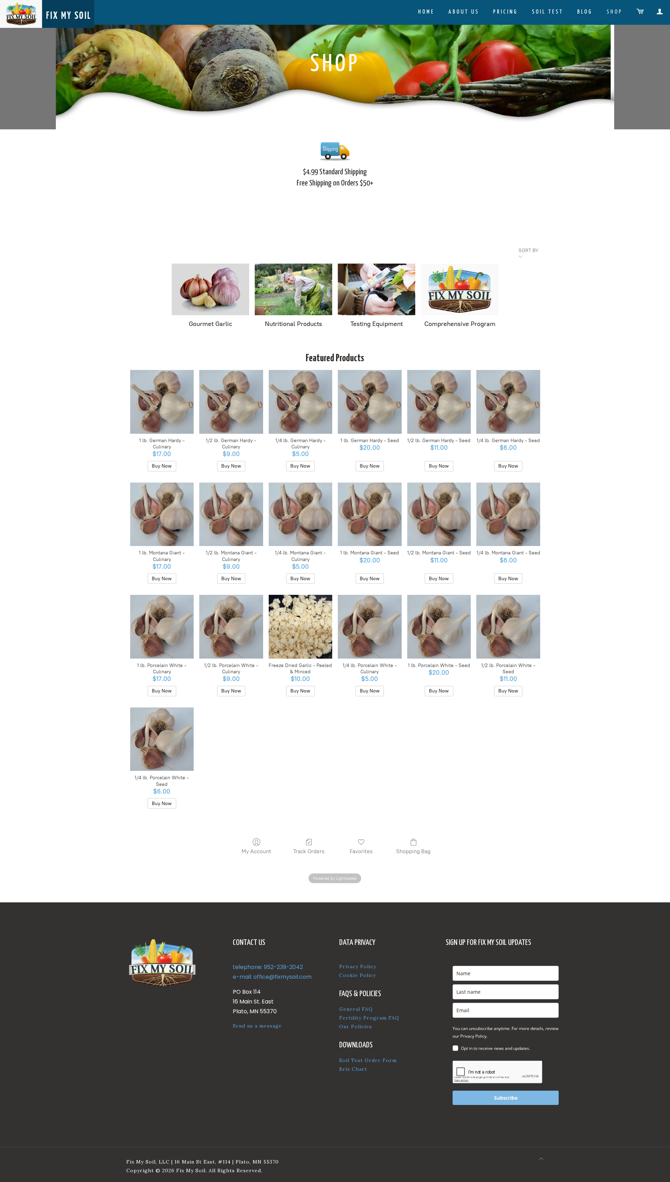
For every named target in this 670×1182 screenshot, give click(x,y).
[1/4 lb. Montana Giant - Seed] (508, 514)
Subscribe (506, 1097)
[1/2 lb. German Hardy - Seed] (439, 402)
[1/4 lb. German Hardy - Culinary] (301, 402)
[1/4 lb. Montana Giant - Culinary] (301, 514)
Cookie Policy (357, 975)
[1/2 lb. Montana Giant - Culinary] (231, 514)
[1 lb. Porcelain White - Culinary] (162, 627)
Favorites (361, 851)
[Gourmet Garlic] (210, 289)
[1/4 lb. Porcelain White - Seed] (162, 739)
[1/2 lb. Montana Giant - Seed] (439, 514)
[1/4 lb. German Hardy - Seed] (508, 402)
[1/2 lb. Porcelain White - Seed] (508, 627)
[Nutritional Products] (293, 289)
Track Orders (309, 851)
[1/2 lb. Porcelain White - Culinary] (231, 627)
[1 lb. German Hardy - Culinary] (162, 402)
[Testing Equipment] (376, 289)
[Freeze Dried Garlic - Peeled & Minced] (301, 627)
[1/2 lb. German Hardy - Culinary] (231, 402)
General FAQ (356, 1009)
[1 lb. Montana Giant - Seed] (370, 514)
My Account (256, 851)
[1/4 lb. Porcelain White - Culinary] (370, 627)
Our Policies (355, 1026)
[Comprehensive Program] (459, 289)
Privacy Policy (357, 966)
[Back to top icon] (541, 1158)
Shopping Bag (413, 851)
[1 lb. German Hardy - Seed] (370, 402)
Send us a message (257, 1026)
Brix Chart (353, 1069)
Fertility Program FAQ (369, 1018)
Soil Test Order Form (368, 1060)
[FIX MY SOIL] (47, 14)
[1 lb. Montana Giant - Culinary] (162, 514)
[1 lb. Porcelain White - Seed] (439, 627)
